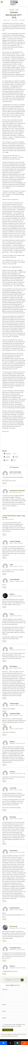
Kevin (18, 985)
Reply (4, 483)
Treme (17, 9)
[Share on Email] (17, 1043)
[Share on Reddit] (24, 1043)
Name (4, 1004)
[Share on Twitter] (10, 1043)
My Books (11, 9)
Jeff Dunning (13, 926)
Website (4, 1018)
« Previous (8, 979)
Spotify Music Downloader (17, 490)
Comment (4, 989)
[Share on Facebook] (3, 1043)
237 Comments (14, 20)
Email (4, 1011)
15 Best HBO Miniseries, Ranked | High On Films (13, 516)
